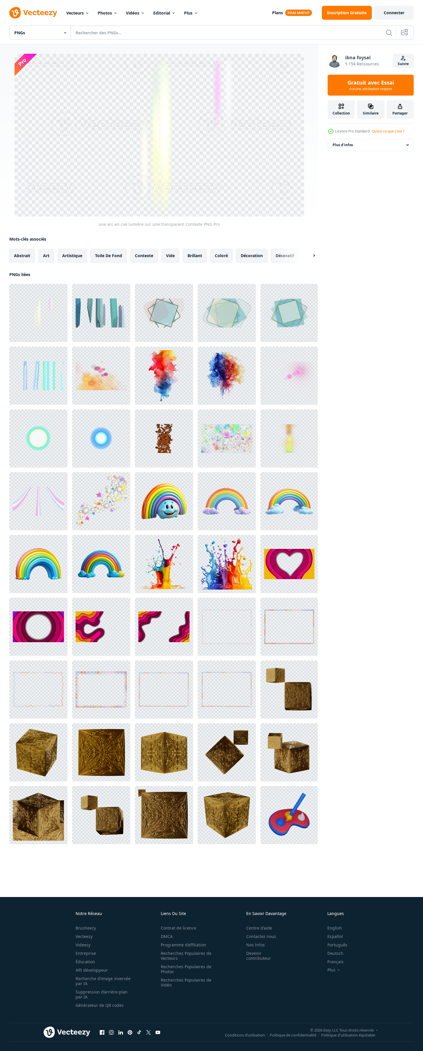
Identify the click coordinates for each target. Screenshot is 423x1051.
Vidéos (132, 13)
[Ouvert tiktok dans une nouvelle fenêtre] (139, 1032)
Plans (277, 12)
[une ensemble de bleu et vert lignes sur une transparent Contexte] (38, 376)
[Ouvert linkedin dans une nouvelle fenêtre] (120, 1032)
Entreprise (86, 953)
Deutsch (335, 953)
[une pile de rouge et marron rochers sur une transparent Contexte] (164, 438)
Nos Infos (255, 945)
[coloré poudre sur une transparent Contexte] (227, 438)
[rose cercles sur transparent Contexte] (289, 376)
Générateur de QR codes (100, 1005)
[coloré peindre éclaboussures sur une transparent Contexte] (101, 376)
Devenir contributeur (258, 955)
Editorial (161, 13)
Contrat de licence (178, 928)
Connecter (394, 12)
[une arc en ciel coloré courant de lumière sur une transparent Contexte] (38, 501)
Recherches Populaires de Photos (186, 969)
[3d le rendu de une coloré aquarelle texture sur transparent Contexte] (164, 376)
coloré (221, 255)
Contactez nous (261, 936)
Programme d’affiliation (183, 945)
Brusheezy (86, 928)
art (46, 255)
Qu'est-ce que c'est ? (388, 131)
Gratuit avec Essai (370, 85)
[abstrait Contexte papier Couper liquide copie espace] (289, 564)
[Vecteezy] (33, 13)
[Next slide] (309, 256)
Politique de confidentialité (293, 1034)
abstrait (22, 255)
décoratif (285, 255)
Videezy (83, 945)
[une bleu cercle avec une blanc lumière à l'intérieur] (101, 438)
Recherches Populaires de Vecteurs (186, 955)
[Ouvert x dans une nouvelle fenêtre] (148, 1032)
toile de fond (108, 255)
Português (337, 945)
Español (335, 936)
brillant (195, 255)
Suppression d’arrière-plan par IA (102, 994)
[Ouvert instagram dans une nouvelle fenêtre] (111, 1032)
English (334, 928)
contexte (144, 255)
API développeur (92, 970)
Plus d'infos (343, 144)
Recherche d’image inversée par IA (103, 981)
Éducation (85, 961)
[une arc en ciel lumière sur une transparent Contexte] (38, 313)
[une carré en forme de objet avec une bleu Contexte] (164, 313)
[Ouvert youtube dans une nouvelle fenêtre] (158, 1032)
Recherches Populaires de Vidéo (186, 982)
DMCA (167, 936)
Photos (105, 13)
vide (170, 255)
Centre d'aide (259, 928)
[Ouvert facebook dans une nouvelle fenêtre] (102, 1032)
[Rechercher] (388, 32)
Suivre (403, 63)
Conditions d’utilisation (245, 1034)
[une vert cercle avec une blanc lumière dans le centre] (38, 438)
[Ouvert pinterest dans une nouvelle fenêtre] (130, 1032)
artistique (72, 255)
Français (335, 961)
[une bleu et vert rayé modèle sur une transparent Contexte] (101, 313)
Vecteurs (75, 13)
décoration (252, 255)
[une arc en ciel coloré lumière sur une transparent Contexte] (289, 438)
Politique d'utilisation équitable (348, 1034)
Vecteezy (84, 936)
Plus (188, 13)
